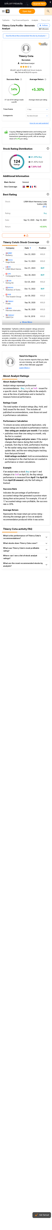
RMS (10, 308)
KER (9, 281)
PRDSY (10, 301)
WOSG (10, 288)
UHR (9, 294)
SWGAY (11, 315)
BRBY (10, 253)
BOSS (10, 260)
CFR (9, 274)
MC (44, 207)
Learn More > (24, 368)
